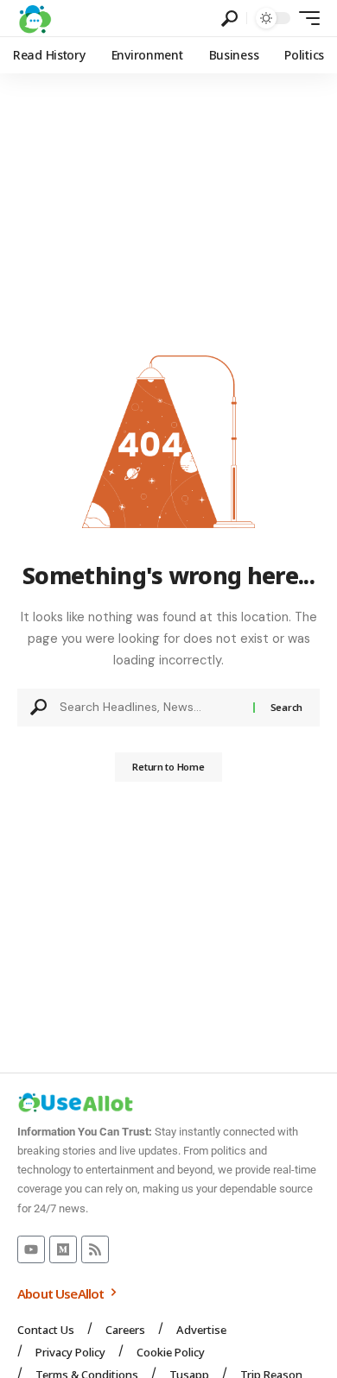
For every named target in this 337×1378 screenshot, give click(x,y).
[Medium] (63, 1249)
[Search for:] (150, 708)
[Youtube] (31, 1249)
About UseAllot (62, 1293)
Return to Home (168, 766)
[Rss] (95, 1249)
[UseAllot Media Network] (34, 18)
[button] (229, 18)
